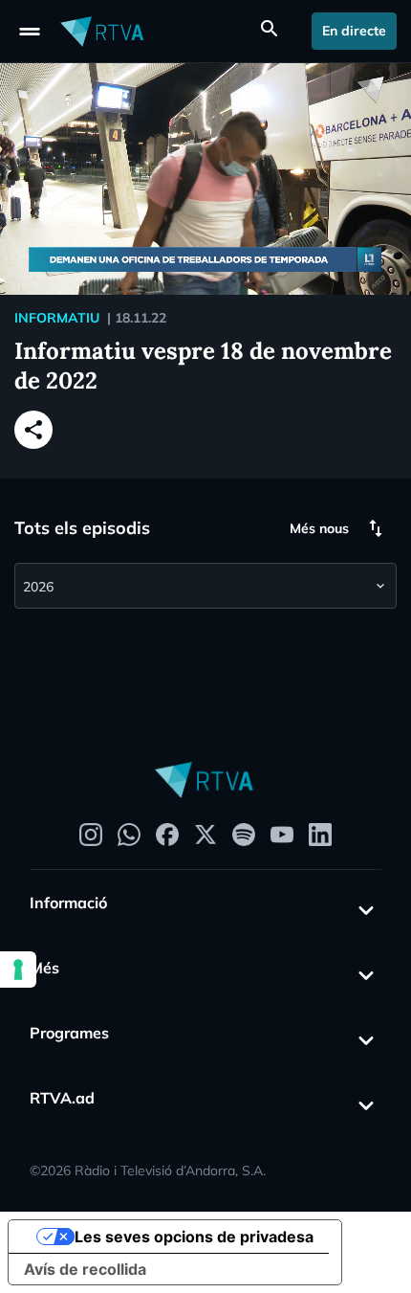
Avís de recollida (85, 1269)
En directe (354, 30)
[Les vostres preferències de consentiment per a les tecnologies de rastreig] (18, 969)
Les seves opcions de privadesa (194, 1236)
